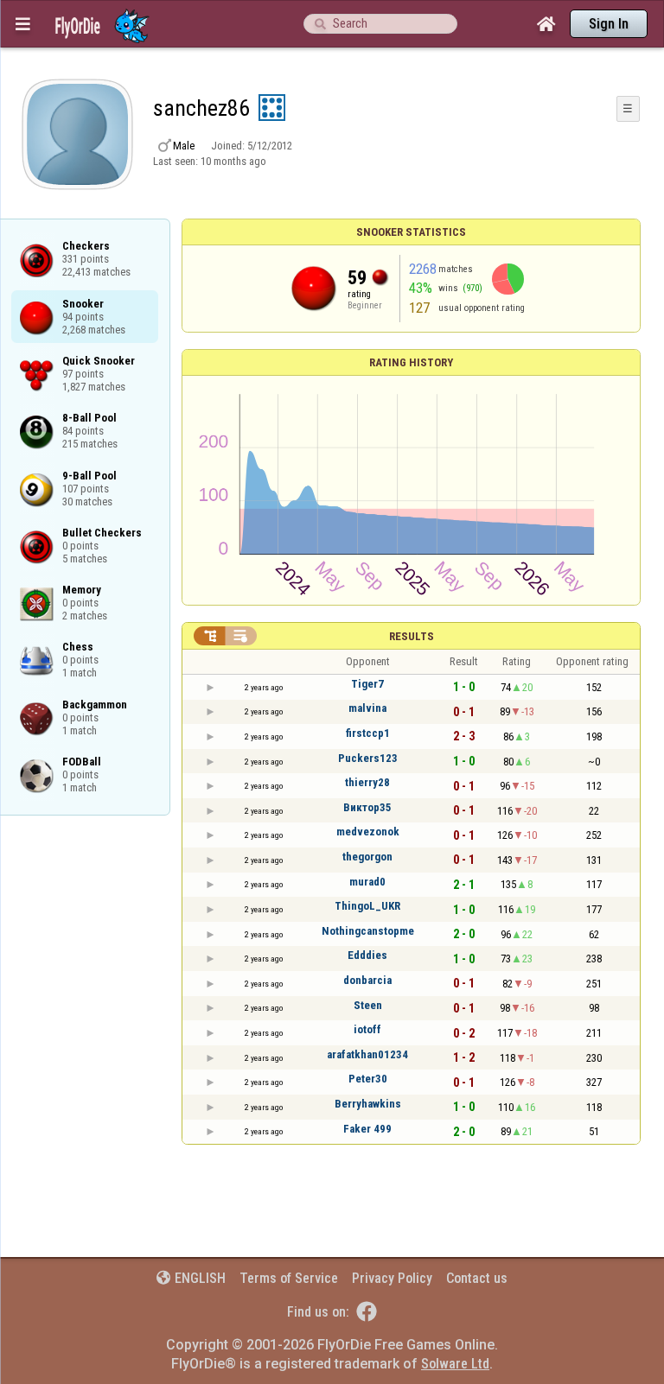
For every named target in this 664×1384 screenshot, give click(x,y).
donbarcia (367, 980)
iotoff (367, 1029)
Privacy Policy (392, 1278)
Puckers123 (368, 758)
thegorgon (367, 856)
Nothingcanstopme (368, 930)
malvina (367, 708)
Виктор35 (367, 807)
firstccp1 (368, 733)
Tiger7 (367, 683)
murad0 (367, 881)
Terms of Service (288, 1278)
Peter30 (367, 1078)
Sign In (609, 24)
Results (411, 636)
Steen (368, 1005)
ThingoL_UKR (367, 905)
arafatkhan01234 (367, 1054)
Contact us (477, 1278)
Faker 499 (367, 1128)
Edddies (367, 955)
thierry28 (367, 782)
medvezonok (367, 831)
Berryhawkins (368, 1103)
